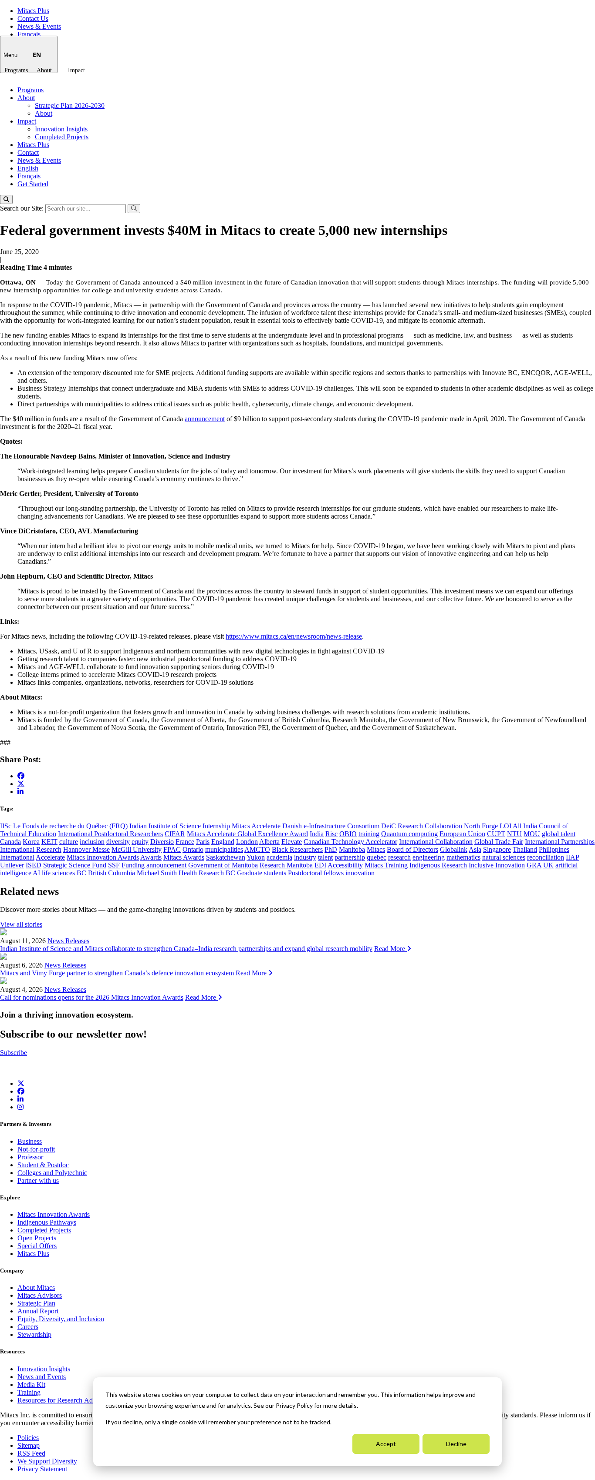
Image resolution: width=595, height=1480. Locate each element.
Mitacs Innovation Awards (103, 857)
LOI (505, 826)
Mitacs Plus (33, 10)
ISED (33, 865)
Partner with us (38, 1180)
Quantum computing (409, 833)
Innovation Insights (61, 129)
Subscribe (13, 1052)
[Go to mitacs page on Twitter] (20, 783)
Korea (31, 841)
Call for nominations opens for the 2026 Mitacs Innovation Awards (91, 997)
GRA (534, 865)
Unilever (12, 865)
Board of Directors (412, 849)
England (222, 841)
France (185, 841)
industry (305, 857)
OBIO (348, 833)
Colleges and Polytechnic (52, 1172)
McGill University (137, 849)
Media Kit (31, 1384)
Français (29, 34)
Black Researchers (297, 849)
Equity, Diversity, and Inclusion (60, 1319)
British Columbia (111, 873)
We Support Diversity (47, 1461)
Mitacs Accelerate (256, 826)
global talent (558, 833)
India (317, 833)
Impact (76, 70)
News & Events (39, 26)
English (27, 168)
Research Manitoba (286, 865)
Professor (30, 1157)
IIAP (572, 857)
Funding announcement (154, 865)
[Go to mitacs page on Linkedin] (20, 791)
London (247, 841)
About (44, 70)
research (399, 857)
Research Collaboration (430, 826)
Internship (216, 826)
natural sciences (503, 857)
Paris (203, 841)
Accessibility (345, 865)
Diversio (162, 841)
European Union (462, 833)
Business (29, 1141)
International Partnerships (560, 841)
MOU (532, 833)
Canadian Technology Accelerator (350, 841)
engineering (428, 857)
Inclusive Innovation (497, 865)
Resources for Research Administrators (71, 1400)
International (17, 857)
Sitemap (28, 1445)
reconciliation (545, 857)
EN (37, 54)
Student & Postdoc (43, 1165)
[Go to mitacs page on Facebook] (20, 776)
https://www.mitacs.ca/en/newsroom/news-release (294, 636)
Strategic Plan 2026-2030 (70, 105)
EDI (320, 865)
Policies (28, 1437)
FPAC (172, 849)
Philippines (554, 849)
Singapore (497, 849)
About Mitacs (36, 1287)
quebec (376, 857)
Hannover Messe (86, 849)
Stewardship (34, 1334)
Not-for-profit (36, 1149)
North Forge (481, 826)
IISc (5, 826)
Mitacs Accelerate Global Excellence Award (247, 833)
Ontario (193, 849)
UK (548, 865)
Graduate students (261, 873)
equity (140, 841)
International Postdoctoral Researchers (110, 833)
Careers (27, 1326)
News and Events (41, 1376)
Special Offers (37, 1245)
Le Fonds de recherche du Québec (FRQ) (70, 826)
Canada (10, 841)
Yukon (256, 857)
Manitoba (352, 849)
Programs (16, 70)
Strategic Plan (36, 1303)
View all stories (21, 924)
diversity (118, 841)
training (368, 833)
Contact (28, 152)
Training (29, 1392)
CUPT (496, 833)
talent (325, 857)
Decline (456, 1443)
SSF (114, 865)
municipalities (224, 849)
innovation (360, 873)
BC (81, 873)
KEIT (49, 841)
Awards (151, 857)
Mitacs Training (386, 865)
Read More (390, 948)
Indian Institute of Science (165, 826)
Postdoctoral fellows (316, 873)
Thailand (525, 849)
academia (279, 857)
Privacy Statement (42, 1469)
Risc (331, 833)
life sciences (58, 873)
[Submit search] (134, 208)
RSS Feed (31, 1453)
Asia (475, 849)
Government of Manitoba (223, 865)
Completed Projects (61, 137)
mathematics (463, 857)
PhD (331, 849)
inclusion (92, 841)
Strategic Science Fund (74, 865)
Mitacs (376, 849)
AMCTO (257, 849)
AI (36, 873)
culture (68, 841)
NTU (514, 833)
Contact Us (32, 18)
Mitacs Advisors (39, 1295)
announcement (205, 418)
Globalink (453, 849)
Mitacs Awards (183, 857)
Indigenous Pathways (46, 1222)
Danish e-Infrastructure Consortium (330, 826)
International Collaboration (436, 841)
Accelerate (50, 857)
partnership (350, 857)
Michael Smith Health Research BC (186, 873)
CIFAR (175, 833)
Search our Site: (22, 208)
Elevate (291, 841)
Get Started (32, 184)
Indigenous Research (438, 865)
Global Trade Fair (498, 841)
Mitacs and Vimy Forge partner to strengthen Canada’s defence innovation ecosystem (117, 973)
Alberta (269, 841)
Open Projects (36, 1238)
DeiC (388, 826)
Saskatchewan (225, 857)
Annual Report (37, 1311)
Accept (386, 1443)
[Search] (6, 199)
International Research (30, 849)
